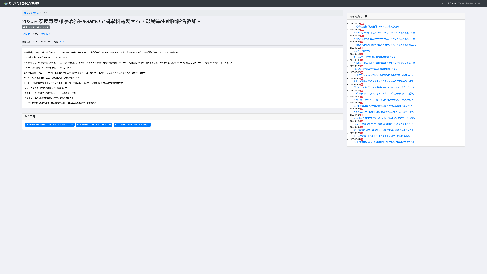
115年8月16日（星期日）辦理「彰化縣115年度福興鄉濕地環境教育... (385, 93)
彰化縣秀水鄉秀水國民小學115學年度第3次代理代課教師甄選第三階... (385, 33)
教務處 (26, 34)
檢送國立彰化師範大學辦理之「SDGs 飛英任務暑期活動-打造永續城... (385, 118)
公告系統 (452, 3)
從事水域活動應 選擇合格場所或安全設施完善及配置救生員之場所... (384, 81)
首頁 (444, 3)
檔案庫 (461, 3)
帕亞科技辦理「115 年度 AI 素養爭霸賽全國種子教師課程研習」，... (383, 136)
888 (62, 42)
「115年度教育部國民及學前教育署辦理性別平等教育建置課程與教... (384, 124)
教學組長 (45, 34)
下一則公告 (43, 27)
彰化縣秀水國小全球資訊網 (24, 3)
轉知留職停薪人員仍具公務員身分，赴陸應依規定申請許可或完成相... (385, 142)
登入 (480, 3)
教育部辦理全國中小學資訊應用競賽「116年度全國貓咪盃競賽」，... (384, 106)
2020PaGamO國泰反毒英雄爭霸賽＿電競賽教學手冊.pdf (50, 125)
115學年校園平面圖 (362, 51)
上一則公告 (29, 27)
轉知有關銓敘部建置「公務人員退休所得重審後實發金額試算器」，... (384, 100)
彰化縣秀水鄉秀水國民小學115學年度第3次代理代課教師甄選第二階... (385, 39)
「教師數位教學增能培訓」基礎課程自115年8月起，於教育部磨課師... (384, 87)
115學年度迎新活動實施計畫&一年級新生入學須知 (376, 26)
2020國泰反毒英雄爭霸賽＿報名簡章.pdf (95, 125)
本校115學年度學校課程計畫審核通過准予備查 (374, 57)
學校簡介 (470, 3)
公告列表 (35, 13)
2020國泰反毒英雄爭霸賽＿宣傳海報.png (133, 125)
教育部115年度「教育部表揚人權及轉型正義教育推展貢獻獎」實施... (384, 112)
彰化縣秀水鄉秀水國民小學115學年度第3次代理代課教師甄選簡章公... (385, 45)
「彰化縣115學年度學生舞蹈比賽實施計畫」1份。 (375, 69)
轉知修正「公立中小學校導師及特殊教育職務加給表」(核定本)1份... (384, 75)
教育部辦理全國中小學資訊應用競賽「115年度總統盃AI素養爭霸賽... (384, 130)
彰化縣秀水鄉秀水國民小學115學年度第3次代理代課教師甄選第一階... (385, 63)
